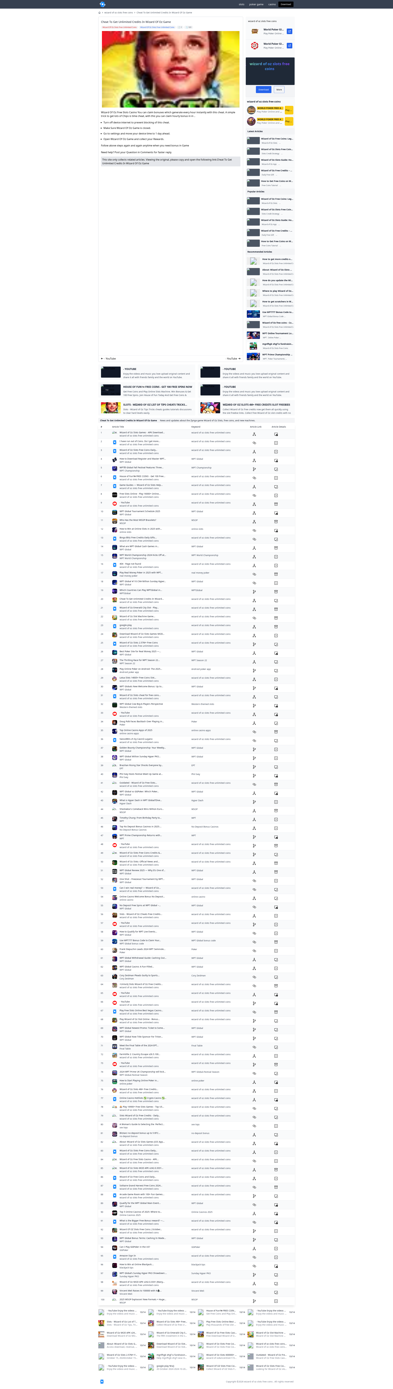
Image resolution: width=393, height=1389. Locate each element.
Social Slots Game (286, 164)
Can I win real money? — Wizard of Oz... (140, 887)
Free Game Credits (288, 143)
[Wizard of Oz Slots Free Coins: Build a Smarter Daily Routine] (253, 151)
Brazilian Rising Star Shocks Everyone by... (141, 765)
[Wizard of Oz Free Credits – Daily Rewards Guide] (253, 172)
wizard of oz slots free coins (118, 12)
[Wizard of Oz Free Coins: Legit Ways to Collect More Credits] (253, 140)
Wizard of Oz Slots (269, 143)
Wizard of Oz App (269, 164)
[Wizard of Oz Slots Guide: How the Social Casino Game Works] (253, 161)
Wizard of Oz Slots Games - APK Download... (142, 432)
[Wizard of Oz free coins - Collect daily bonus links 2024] (253, 324)
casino (272, 4)
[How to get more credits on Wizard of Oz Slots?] (253, 261)
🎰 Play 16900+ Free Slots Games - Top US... (142, 1106)
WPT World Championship (133, 558)
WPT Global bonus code (132, 943)
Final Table (125, 1048)
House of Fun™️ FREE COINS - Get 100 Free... (142, 476)
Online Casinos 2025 (130, 1215)
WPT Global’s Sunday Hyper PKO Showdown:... (143, 1273)
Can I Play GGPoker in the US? (135, 1246)
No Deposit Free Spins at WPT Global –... (140, 905)
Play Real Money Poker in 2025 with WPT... (141, 572)
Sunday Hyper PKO (129, 1276)
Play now (289, 110)
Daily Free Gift (268, 175)
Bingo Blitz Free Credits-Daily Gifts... (138, 537)
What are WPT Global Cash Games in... (139, 546)
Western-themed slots (131, 707)
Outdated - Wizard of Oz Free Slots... (138, 782)
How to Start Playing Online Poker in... (139, 1080)
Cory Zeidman (127, 978)
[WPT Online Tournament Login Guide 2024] (253, 335)
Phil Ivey (124, 777)
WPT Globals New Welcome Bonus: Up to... (141, 686)
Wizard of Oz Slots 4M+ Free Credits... (139, 1089)
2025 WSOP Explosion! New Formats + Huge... (143, 1299)
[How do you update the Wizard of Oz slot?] (253, 282)
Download (286, 4)
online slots (125, 531)
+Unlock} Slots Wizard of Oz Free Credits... (141, 984)
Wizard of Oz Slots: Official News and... (140, 861)
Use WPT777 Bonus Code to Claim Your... (140, 940)
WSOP (123, 523)
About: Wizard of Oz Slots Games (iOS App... (142, 1141)
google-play (126, 625)
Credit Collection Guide (286, 175)
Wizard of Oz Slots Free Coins (275, 348)
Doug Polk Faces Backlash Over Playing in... (142, 721)
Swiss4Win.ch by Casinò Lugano (136, 738)
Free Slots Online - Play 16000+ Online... (140, 493)
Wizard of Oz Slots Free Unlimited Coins (280, 263)
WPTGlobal (125, 593)
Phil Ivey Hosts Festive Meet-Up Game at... (141, 773)
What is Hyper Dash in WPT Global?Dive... (141, 800)
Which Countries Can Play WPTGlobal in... (141, 590)
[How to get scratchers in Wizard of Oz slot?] (253, 303)
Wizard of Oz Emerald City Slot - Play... (139, 607)
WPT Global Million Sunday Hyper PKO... (140, 756)
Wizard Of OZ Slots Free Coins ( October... (141, 1229)
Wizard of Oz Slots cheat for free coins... (140, 695)
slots (241, 4)
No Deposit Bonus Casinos (133, 829)
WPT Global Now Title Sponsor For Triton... (141, 1036)
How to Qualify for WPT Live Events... (138, 931)
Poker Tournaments (276, 359)
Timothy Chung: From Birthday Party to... (140, 817)
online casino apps (129, 733)
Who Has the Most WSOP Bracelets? (138, 520)
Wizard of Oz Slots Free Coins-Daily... (138, 449)
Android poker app (129, 672)
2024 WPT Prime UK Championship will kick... (143, 1071)
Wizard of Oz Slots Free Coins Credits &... (141, 852)
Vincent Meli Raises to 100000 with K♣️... (141, 1290)
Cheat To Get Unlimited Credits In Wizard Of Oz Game (164, 12)
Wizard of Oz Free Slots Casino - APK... (139, 1159)
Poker (122, 724)
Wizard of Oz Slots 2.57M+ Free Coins (139, 642)
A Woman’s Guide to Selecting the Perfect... (142, 1124)
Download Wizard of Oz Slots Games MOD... (142, 633)
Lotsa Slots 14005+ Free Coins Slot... (138, 677)
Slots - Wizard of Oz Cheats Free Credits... (141, 914)
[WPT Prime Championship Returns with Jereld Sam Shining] (253, 356)
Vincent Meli (126, 1293)
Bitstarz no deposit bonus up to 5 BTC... (140, 1133)
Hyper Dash (126, 803)
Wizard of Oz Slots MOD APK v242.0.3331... (141, 1168)
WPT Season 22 (127, 663)
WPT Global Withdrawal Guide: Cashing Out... (143, 957)
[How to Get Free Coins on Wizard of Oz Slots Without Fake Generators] (253, 183)
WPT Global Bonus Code (273, 316)
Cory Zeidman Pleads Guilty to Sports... (140, 975)
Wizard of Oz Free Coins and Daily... (138, 1176)
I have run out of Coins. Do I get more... (140, 441)
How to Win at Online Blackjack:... (137, 1264)
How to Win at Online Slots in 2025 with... (141, 528)
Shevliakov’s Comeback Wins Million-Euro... (142, 808)
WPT (265, 337)
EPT (121, 768)
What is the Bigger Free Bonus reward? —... (142, 1220)
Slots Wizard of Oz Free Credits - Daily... (140, 1115)
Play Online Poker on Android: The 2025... (141, 668)
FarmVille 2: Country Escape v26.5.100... (140, 1054)
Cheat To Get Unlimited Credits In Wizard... (142, 598)
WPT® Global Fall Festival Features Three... (141, 467)
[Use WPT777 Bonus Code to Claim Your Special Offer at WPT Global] (253, 314)
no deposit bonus (129, 1136)
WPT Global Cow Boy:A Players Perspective (141, 703)
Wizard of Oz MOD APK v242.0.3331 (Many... (142, 1281)
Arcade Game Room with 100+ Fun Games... (142, 1194)
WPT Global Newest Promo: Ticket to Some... (142, 1027)
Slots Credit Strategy (270, 153)
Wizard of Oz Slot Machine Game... (137, 616)
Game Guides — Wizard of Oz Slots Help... (141, 484)
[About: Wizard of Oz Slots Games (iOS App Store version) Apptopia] (253, 271)
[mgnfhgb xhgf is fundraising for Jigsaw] (253, 346)
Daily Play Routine (289, 153)
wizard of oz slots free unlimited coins (139, 435)
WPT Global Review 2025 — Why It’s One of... (142, 870)
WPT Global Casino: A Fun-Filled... (137, 966)
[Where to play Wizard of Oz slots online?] (253, 293)
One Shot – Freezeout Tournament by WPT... (142, 879)
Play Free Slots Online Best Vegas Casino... (141, 1010)
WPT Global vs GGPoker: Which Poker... (139, 791)
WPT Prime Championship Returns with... (141, 835)
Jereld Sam (290, 359)
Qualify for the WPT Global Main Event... (140, 1203)
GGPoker (124, 1250)
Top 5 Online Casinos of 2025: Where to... (141, 1211)
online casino (126, 899)
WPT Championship (130, 470)
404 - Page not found (130, 563)
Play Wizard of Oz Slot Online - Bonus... (140, 1019)
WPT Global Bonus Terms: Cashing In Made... (143, 1238)
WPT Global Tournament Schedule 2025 (140, 511)
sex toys (124, 1127)
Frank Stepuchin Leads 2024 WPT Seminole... (142, 949)
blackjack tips (126, 1267)
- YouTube (110, 358)
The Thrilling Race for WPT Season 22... (140, 660)
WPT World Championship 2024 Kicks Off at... (143, 555)
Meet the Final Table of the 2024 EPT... (139, 1045)
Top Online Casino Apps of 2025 (136, 730)
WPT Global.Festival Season (134, 1074)
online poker (126, 1083)
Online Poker (273, 337)
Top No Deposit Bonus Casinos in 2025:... (140, 826)
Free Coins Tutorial (270, 185)
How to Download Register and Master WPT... (143, 458)
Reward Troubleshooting (290, 185)
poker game (256, 4)
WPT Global (125, 461)
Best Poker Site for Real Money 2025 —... (140, 651)
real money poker (129, 575)
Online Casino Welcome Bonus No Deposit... (142, 896)
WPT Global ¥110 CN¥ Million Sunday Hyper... (143, 581)
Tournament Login (288, 337)
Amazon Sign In (128, 1255)
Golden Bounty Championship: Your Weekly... (143, 747)
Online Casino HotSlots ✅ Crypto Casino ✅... (143, 1097)
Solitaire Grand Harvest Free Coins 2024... (141, 1185)
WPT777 (288, 316)
